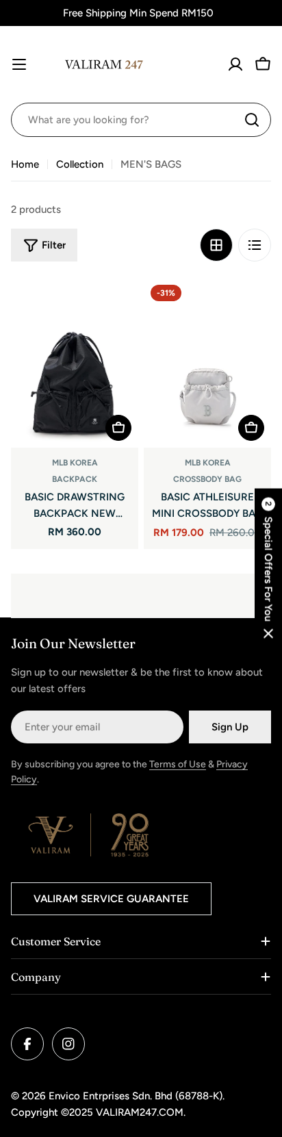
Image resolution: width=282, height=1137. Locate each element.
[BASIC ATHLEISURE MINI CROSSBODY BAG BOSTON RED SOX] (207, 363)
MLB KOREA (75, 463)
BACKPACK (74, 479)
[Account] (235, 64)
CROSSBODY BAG (207, 479)
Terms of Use (177, 764)
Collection (79, 164)
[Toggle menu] (19, 64)
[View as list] (254, 245)
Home (25, 164)
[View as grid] (216, 245)
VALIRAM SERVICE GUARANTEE (111, 899)
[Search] (252, 120)
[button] (268, 568)
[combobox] (141, 120)
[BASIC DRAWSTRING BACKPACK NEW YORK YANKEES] (74, 363)
